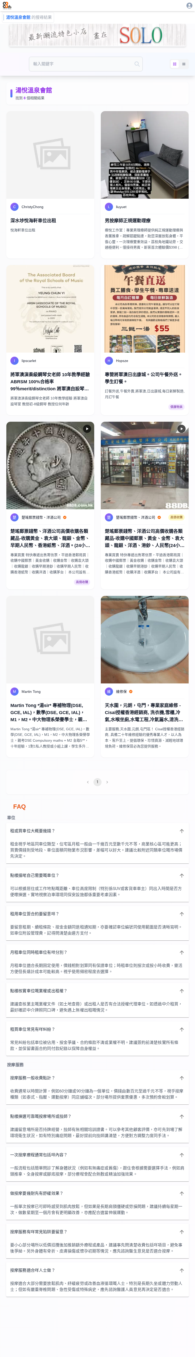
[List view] (184, 64)
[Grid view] (175, 64)
